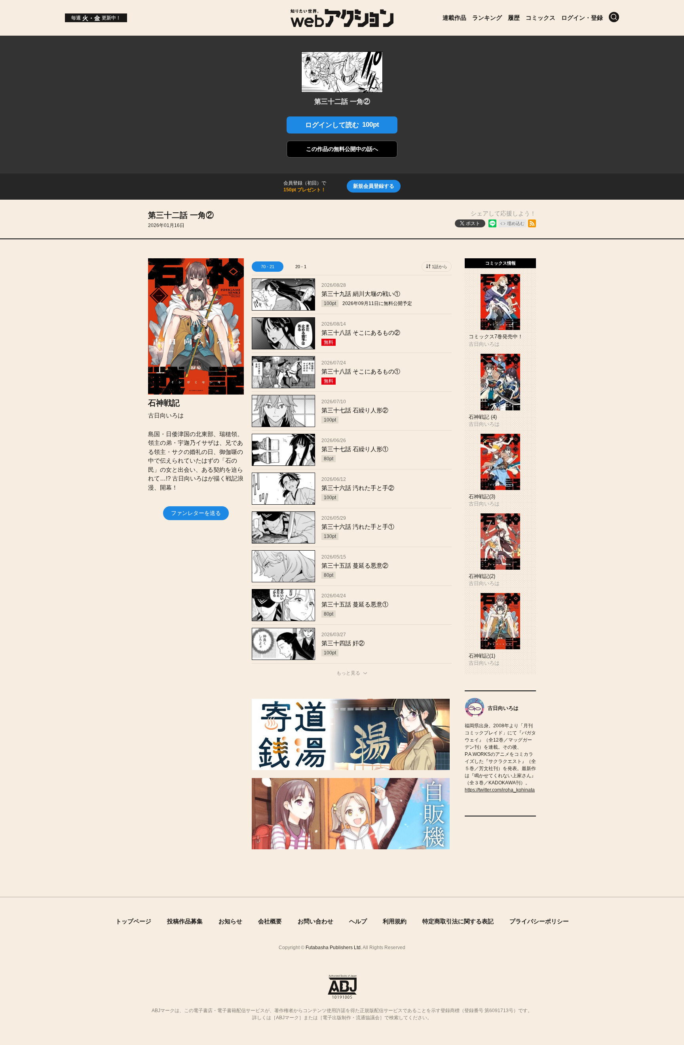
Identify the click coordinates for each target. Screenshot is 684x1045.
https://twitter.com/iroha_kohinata (500, 790)
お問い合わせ (315, 921)
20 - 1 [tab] (300, 266)
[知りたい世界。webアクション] (342, 22)
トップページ (133, 921)
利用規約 (395, 921)
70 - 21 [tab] (267, 266)
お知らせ (230, 921)
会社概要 (270, 921)
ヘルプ (358, 921)
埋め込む (515, 223)
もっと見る (348, 673)
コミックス (540, 17)
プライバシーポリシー (539, 921)
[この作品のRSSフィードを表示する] (532, 223)
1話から (439, 266)
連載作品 (454, 17)
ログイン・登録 (582, 17)
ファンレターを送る (196, 513)
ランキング (487, 17)
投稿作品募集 (185, 921)
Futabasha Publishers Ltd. (334, 947)
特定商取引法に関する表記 (458, 921)
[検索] (614, 17)
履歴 (514, 17)
